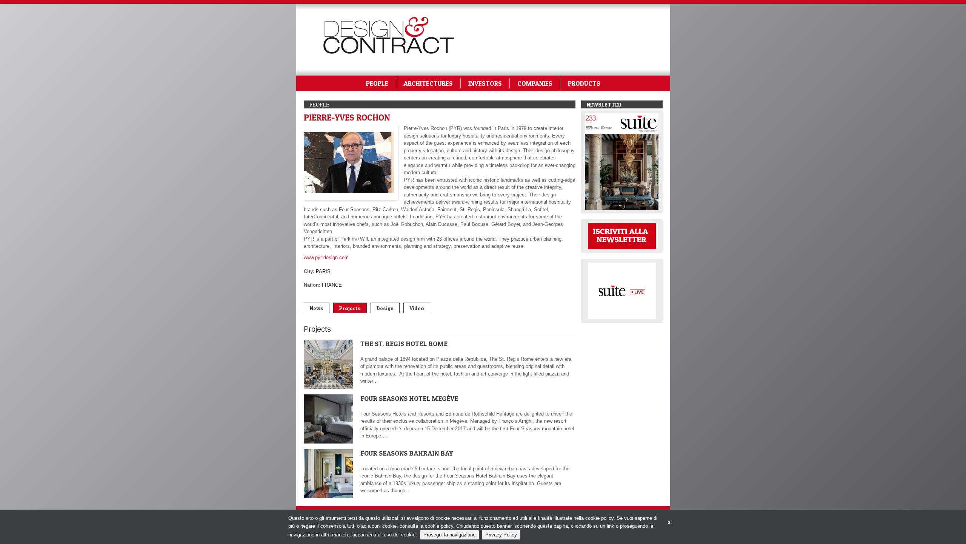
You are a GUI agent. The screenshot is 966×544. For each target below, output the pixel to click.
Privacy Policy (501, 535)
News (316, 308)
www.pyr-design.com (326, 257)
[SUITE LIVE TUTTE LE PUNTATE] (622, 290)
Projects (350, 308)
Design (385, 308)
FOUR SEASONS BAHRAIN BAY (406, 453)
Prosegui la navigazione (449, 535)
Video (416, 308)
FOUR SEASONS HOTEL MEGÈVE (409, 398)
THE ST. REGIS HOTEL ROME (404, 344)
